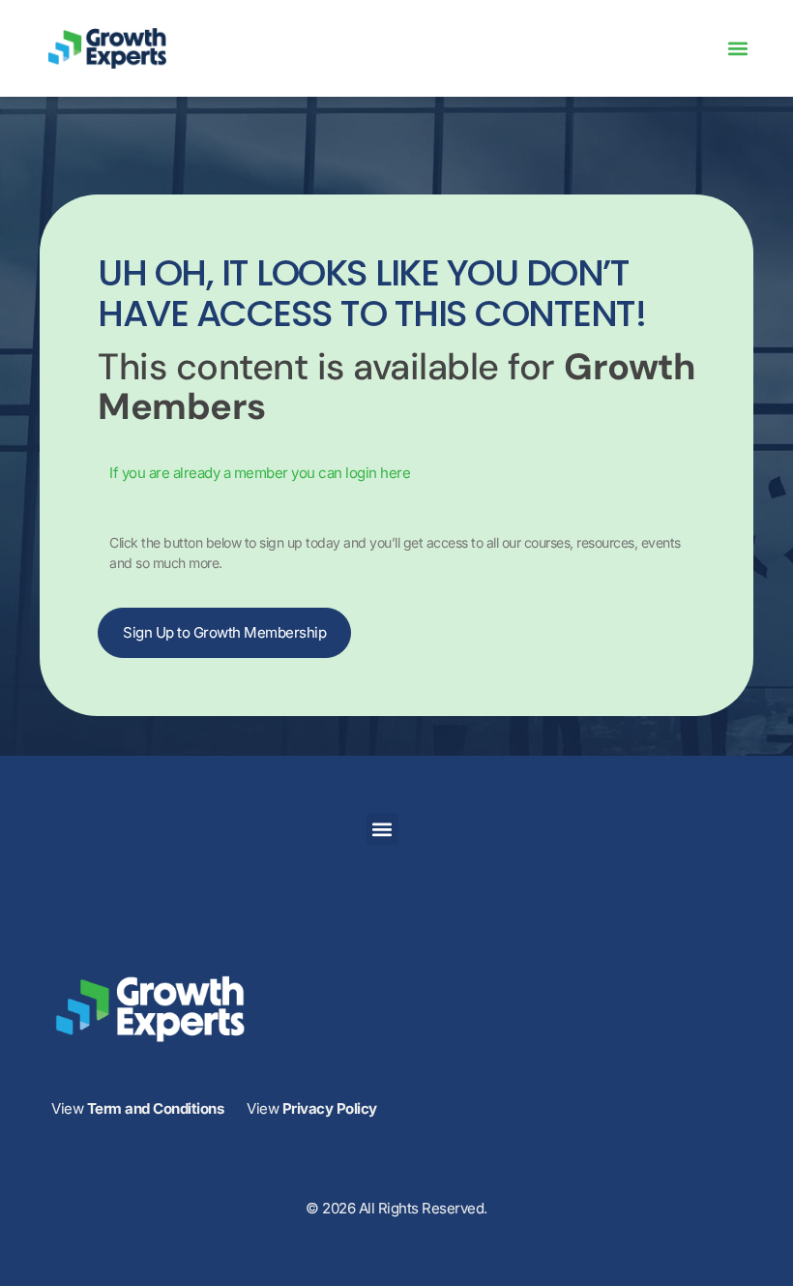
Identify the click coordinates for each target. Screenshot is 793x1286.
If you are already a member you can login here (259, 473)
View (137, 1108)
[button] (737, 49)
